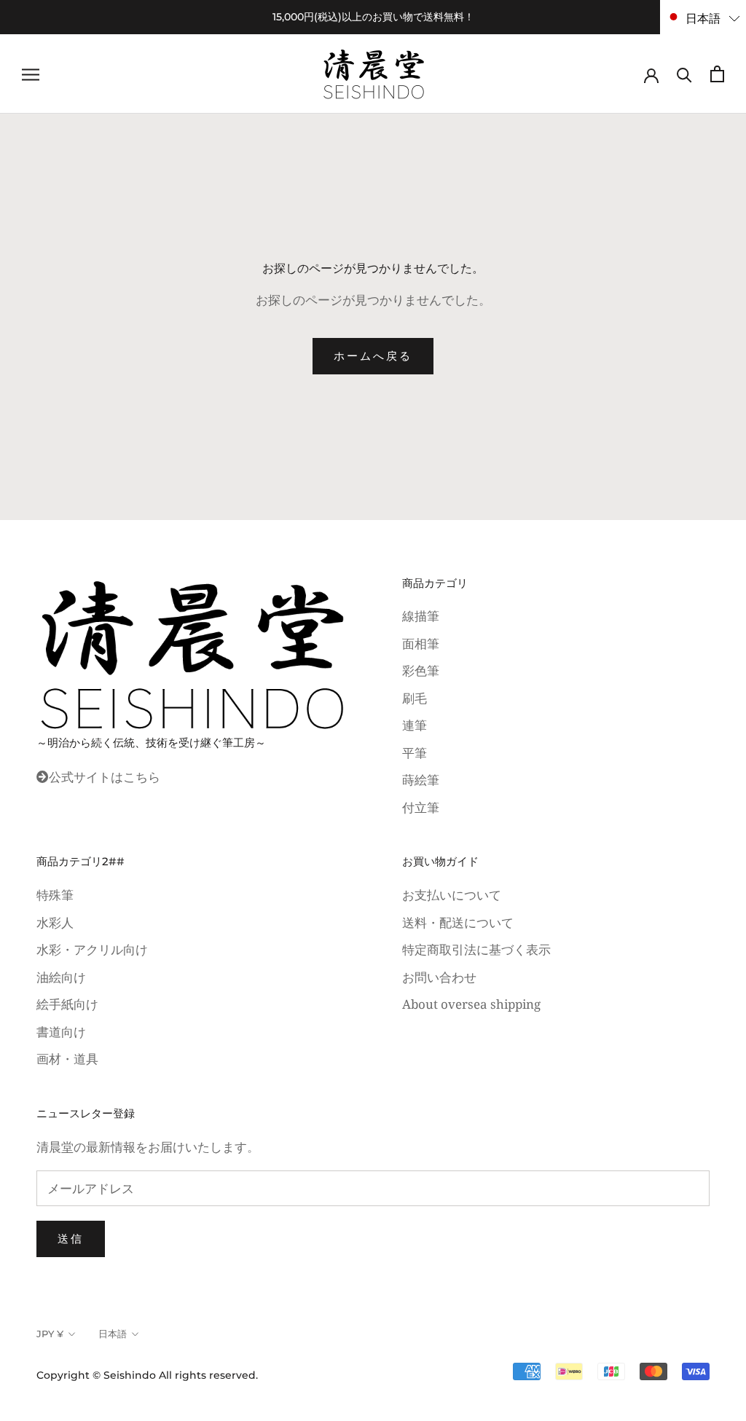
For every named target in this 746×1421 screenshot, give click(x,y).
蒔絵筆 (420, 779)
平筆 (414, 752)
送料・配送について (458, 922)
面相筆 (420, 643)
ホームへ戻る (373, 356)
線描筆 (420, 615)
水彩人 (55, 922)
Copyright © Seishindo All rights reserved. (147, 1375)
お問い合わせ (439, 977)
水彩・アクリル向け (92, 949)
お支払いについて (451, 894)
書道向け (61, 1031)
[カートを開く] (717, 74)
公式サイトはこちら (104, 776)
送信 (71, 1238)
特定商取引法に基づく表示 (476, 949)
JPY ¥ (49, 1333)
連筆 (414, 725)
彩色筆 (420, 670)
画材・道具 (67, 1058)
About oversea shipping (471, 1004)
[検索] (684, 74)
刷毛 (414, 698)
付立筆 (420, 807)
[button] (703, 17)
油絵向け (61, 977)
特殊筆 (55, 894)
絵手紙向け (67, 1004)
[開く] (30, 74)
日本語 (112, 1333)
